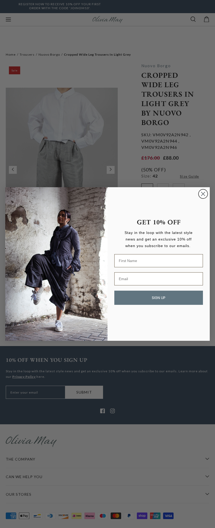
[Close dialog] (203, 193)
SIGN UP (158, 297)
